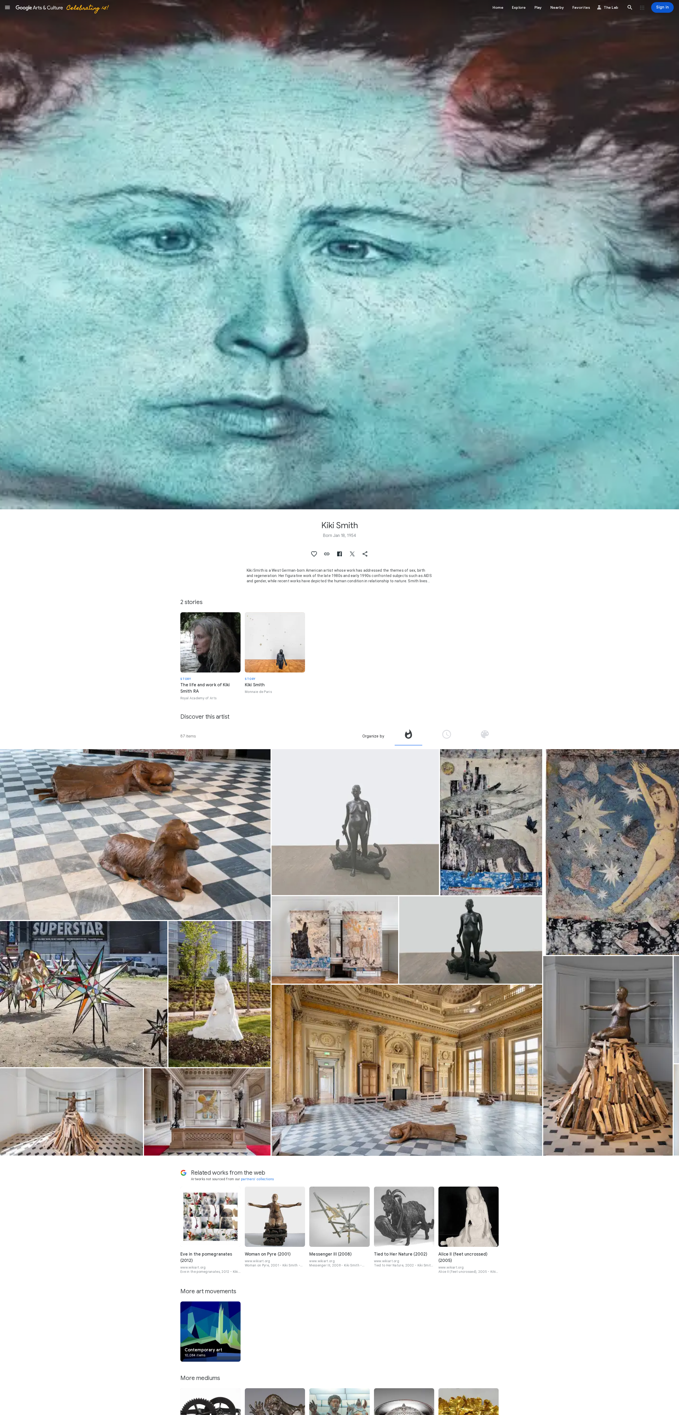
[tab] (408, 736)
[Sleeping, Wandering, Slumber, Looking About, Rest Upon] (407, 1070)
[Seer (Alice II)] (219, 994)
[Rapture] (355, 822)
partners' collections (257, 1179)
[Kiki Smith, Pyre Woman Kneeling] (71, 1112)
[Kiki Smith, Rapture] (470, 940)
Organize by (373, 736)
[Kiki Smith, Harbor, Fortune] (335, 939)
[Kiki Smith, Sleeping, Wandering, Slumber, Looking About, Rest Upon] (135, 834)
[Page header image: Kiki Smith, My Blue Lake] (339, 254)
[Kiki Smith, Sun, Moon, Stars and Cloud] (207, 1112)
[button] (7, 7)
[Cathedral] (491, 822)
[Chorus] (83, 994)
